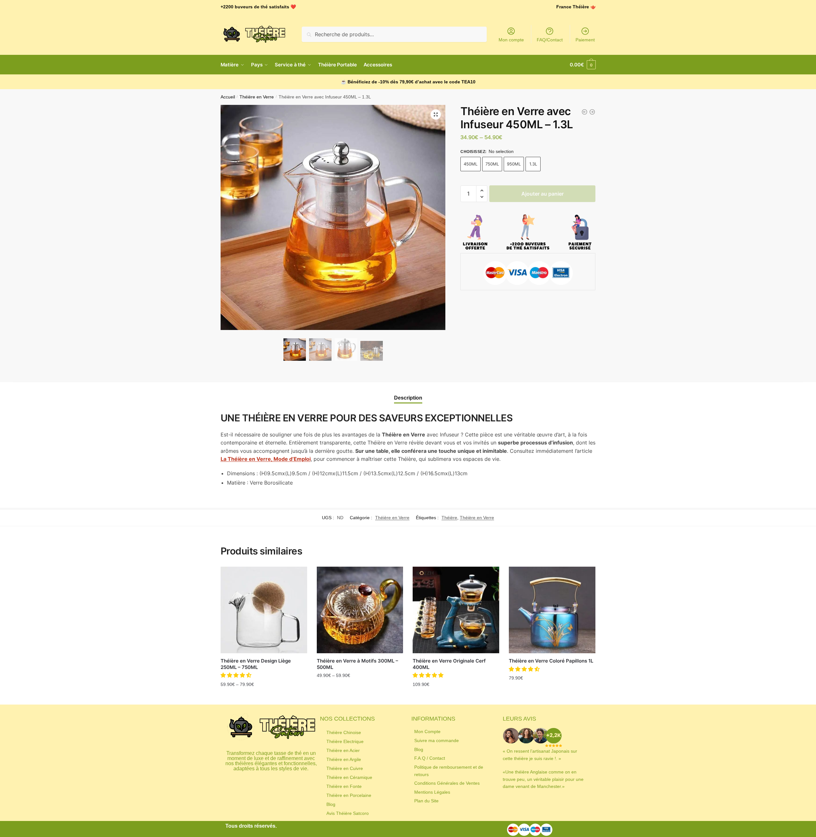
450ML (470, 163)
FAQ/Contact (550, 39)
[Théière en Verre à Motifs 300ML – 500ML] (360, 610)
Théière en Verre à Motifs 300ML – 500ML (357, 664)
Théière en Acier (343, 750)
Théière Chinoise (343, 732)
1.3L (533, 163)
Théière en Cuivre (344, 768)
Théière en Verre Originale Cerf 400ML (449, 664)
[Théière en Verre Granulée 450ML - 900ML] (584, 112)
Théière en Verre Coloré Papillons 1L (551, 661)
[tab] (408, 392)
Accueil (228, 97)
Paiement (585, 39)
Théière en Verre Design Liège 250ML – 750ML (256, 664)
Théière (449, 517)
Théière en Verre (257, 97)
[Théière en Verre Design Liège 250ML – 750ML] (264, 610)
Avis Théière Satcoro (347, 813)
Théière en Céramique (349, 777)
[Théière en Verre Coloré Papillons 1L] (552, 610)
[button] (481, 190)
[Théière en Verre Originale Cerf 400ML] (456, 610)
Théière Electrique (345, 741)
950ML (514, 163)
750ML (492, 163)
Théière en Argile (343, 759)
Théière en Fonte (344, 786)
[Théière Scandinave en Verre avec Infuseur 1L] (592, 112)
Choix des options (264, 698)
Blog (330, 804)
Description (408, 398)
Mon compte (511, 39)
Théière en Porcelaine (348, 795)
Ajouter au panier (542, 193)
